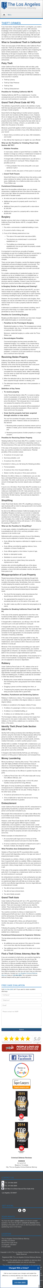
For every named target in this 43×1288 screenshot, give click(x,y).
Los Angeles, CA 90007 (9, 1245)
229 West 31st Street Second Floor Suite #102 (9, 1242)
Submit (21, 1030)
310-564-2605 (17, 975)
